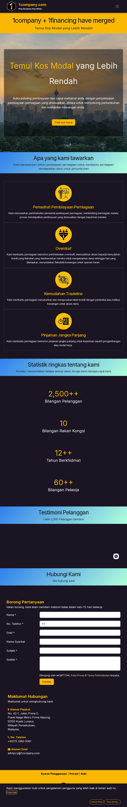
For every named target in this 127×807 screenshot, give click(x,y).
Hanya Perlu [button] (97, 802)
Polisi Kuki (12, 792)
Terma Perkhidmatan (98, 675)
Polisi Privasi (77, 675)
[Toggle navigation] (117, 6)
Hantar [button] (46, 681)
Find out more (63, 122)
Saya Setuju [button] (112, 802)
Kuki (83, 773)
